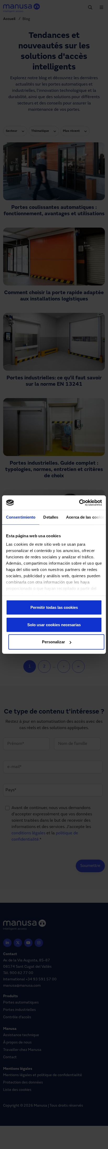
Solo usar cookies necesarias (54, 624)
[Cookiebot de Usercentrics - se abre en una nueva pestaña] (79, 502)
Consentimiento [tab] (20, 517)
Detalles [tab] (50, 517)
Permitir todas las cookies (54, 607)
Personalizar (53, 642)
